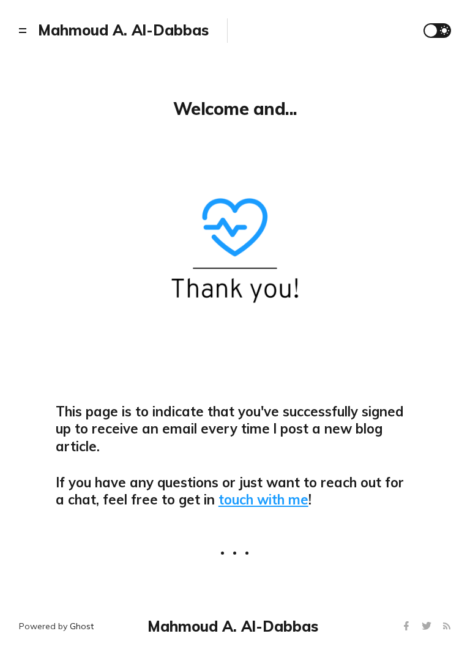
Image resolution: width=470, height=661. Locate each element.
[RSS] (446, 626)
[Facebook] (408, 626)
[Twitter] (428, 626)
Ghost (82, 626)
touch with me (263, 499)
